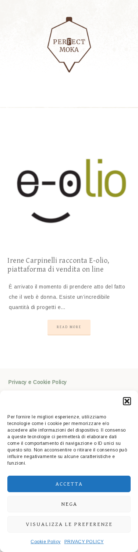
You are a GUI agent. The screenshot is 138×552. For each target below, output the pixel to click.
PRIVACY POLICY (84, 541)
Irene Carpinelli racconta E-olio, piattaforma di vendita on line (58, 265)
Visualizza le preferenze (69, 524)
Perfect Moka (69, 44)
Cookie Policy (46, 541)
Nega (69, 504)
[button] (127, 401)
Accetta (69, 484)
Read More (69, 327)
